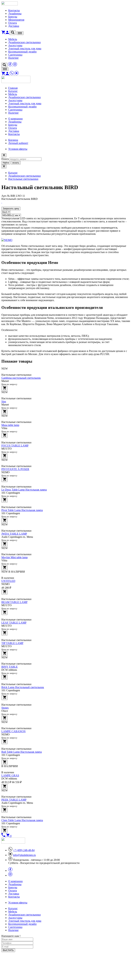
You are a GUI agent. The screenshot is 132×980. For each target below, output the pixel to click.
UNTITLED (8, 580)
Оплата (12, 22)
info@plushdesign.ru (24, 855)
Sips (3, 401)
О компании (15, 118)
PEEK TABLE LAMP (13, 799)
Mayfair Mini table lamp (14, 557)
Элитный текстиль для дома (24, 48)
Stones (5, 707)
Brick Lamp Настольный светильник (22, 687)
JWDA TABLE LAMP (14, 533)
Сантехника (15, 54)
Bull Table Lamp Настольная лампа (21, 751)
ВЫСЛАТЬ (8, 950)
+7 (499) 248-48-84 (24, 850)
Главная (13, 87)
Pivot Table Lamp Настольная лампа (22, 510)
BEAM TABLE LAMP (14, 602)
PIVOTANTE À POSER (15, 469)
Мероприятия (16, 19)
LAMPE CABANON (13, 731)
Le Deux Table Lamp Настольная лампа (24, 489)
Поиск (5, 158)
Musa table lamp (10, 425)
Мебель (12, 39)
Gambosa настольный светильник (21, 377)
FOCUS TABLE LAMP (15, 445)
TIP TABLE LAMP (12, 643)
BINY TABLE (9, 666)
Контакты (14, 10)
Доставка (13, 25)
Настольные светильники (23, 178)
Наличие (13, 57)
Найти (6, 162)
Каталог (13, 91)
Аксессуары (15, 45)
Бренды (12, 16)
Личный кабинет (18, 143)
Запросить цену (11, 208)
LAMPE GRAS (10, 775)
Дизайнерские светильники (24, 42)
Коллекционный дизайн (22, 51)
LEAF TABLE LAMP (13, 622)
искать (15, 162)
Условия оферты (17, 148)
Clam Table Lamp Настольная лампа (22, 820)
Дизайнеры (14, 13)
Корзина (13, 139)
